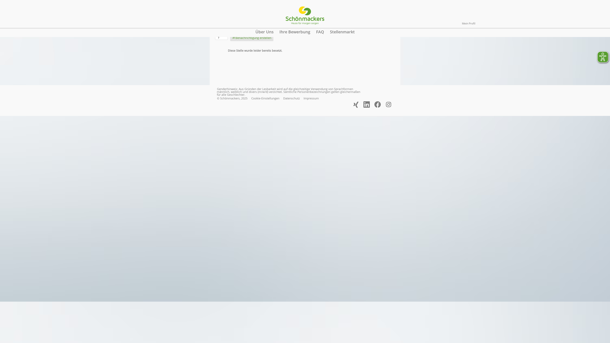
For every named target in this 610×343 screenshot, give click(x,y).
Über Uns (264, 31)
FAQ (320, 31)
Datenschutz (291, 98)
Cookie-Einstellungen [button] (265, 98)
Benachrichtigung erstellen (253, 38)
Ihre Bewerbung (294, 31)
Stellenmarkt (342, 31)
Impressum (311, 98)
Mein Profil (468, 23)
